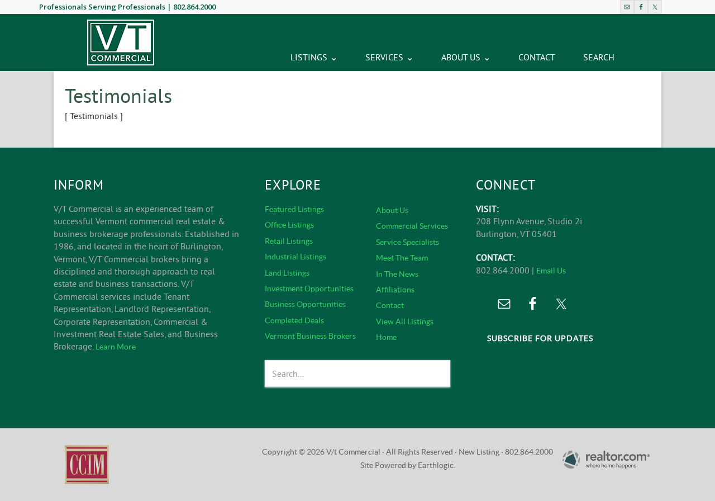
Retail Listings (289, 241)
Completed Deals (294, 320)
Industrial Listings (295, 256)
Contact (390, 305)
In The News (397, 274)
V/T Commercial (120, 42)
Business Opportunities (305, 304)
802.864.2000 (194, 7)
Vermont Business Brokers (310, 336)
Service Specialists (407, 242)
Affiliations (395, 289)
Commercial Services (412, 225)
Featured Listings (294, 209)
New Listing (479, 451)
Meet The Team (402, 257)
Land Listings (287, 272)
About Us (392, 210)
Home (386, 337)
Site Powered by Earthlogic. (407, 465)
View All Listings (404, 321)
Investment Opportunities (309, 288)
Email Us (551, 270)
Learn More (116, 346)
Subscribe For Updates (540, 338)
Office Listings (289, 224)
